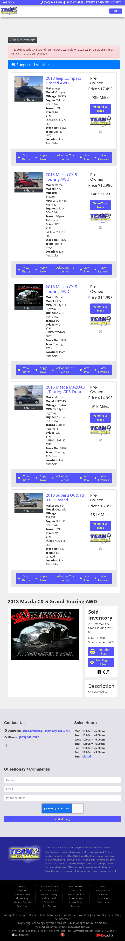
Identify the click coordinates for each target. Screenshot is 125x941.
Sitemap (103, 894)
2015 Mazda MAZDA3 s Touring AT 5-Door (65, 389)
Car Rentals (49, 902)
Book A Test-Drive (49, 886)
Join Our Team (76, 898)
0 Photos (28, 308)
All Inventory (22, 898)
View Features (103, 157)
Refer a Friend (49, 898)
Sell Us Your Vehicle (49, 890)
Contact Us (76, 890)
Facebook (76, 906)
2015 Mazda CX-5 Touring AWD (61, 177)
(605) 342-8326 (52, 2)
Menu (117, 11)
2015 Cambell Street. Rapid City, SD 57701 (94, 2)
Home (22, 886)
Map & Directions (76, 894)
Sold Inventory (103, 890)
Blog (103, 886)
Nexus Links (103, 902)
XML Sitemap (102, 898)
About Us (22, 890)
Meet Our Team (22, 894)
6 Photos (28, 190)
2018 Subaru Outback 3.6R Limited (65, 497)
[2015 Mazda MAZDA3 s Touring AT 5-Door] (28, 396)
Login (10, 2)
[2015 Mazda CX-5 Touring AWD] (28, 180)
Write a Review (76, 886)
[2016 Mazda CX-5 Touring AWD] (28, 295)
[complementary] (115, 931)
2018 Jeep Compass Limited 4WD (63, 80)
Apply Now (22, 906)
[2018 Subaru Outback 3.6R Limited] (28, 501)
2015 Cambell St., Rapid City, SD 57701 (46, 731)
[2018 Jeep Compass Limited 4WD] (28, 87)
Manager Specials (22, 902)
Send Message (62, 819)
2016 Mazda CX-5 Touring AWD (61, 289)
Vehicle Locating (49, 894)
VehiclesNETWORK (60, 923)
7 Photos (28, 511)
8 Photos (28, 99)
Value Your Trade (100, 108)
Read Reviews (49, 906)
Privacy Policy (76, 902)
